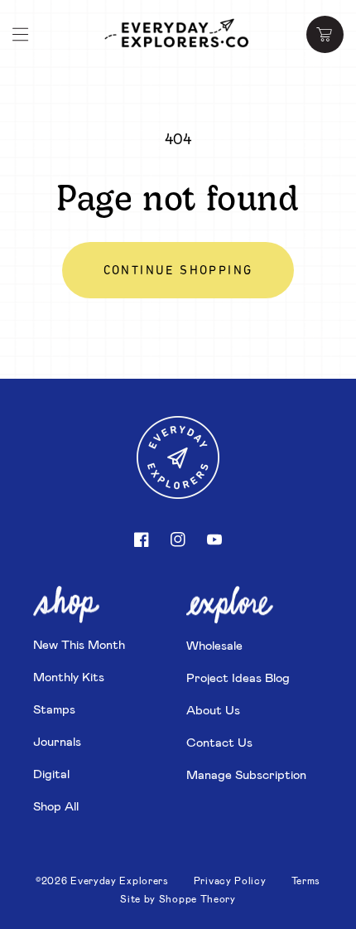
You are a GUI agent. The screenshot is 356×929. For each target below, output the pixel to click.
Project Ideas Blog (238, 677)
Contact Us (219, 741)
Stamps (54, 708)
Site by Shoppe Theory (178, 898)
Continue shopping (178, 271)
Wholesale (214, 644)
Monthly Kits (68, 676)
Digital (51, 773)
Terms (306, 880)
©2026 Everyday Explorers (102, 880)
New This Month (79, 643)
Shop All (56, 805)
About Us (213, 709)
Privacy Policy (230, 880)
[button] (20, 35)
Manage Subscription (246, 774)
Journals (57, 740)
